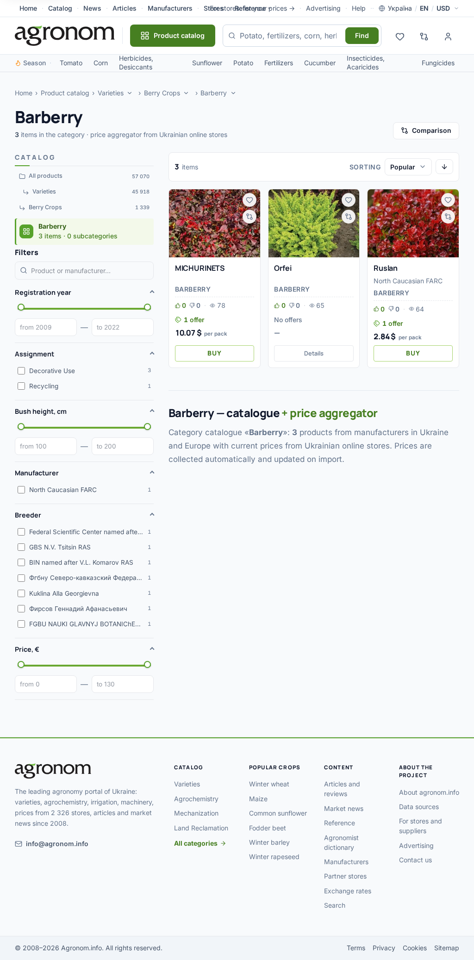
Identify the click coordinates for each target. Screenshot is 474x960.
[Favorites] (400, 35)
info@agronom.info (57, 844)
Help (359, 8)
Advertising (323, 8)
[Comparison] (424, 35)
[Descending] (444, 166)
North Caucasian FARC (408, 281)
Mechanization (196, 813)
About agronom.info (429, 792)
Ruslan (386, 268)
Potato (243, 63)
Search (334, 905)
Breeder (28, 515)
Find (362, 35)
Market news (343, 808)
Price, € (27, 649)
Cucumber (320, 63)
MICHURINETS (200, 268)
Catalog (60, 8)
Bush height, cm (41, 411)
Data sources (419, 806)
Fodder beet (267, 828)
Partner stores (345, 876)
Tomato (71, 63)
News (92, 8)
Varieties (111, 93)
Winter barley (269, 842)
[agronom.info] (65, 35)
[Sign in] (448, 35)
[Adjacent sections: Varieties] (130, 93)
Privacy (384, 948)
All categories (196, 843)
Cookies (415, 948)
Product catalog (65, 93)
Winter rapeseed (274, 856)
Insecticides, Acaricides (366, 62)
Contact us (415, 860)
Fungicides (438, 63)
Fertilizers (278, 63)
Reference (250, 8)
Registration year (43, 292)
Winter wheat (269, 784)
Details (314, 353)
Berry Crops (162, 93)
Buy (214, 353)
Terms (356, 948)
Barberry (213, 93)
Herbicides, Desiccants (136, 62)
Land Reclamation (201, 828)
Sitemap (446, 948)
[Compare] (249, 217)
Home (28, 8)
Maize (258, 799)
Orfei (282, 268)
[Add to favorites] (249, 200)
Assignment (34, 353)
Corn (101, 63)
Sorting (365, 167)
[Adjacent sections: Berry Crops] (187, 93)
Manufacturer (37, 472)
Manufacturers (170, 8)
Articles (124, 8)
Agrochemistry (196, 799)
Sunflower (207, 63)
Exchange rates (347, 891)
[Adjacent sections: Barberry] (233, 93)
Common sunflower (278, 813)
